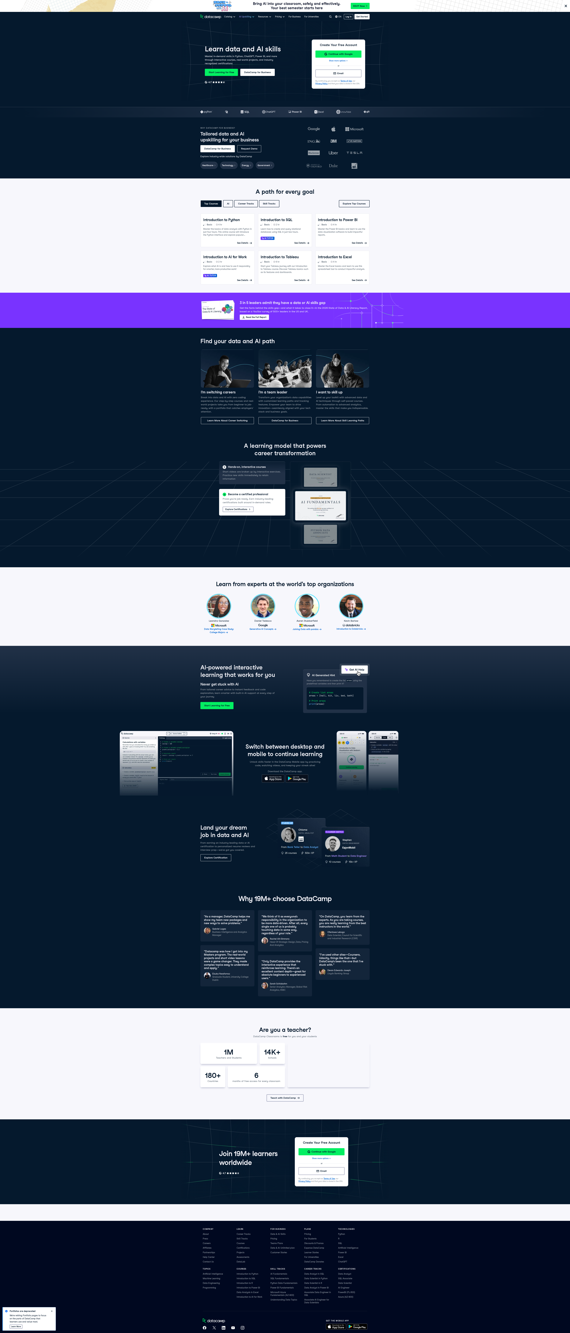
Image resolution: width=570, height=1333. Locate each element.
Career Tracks (246, 203)
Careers (207, 1243)
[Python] (206, 112)
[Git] (367, 112)
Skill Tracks (269, 203)
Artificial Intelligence (348, 1248)
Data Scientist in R (313, 1283)
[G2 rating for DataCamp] (215, 82)
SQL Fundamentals (279, 1278)
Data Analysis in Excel (248, 1292)
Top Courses (211, 203)
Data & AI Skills (278, 1234)
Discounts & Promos (314, 1243)
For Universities (311, 16)
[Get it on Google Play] (297, 781)
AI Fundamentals (278, 1274)
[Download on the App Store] (273, 781)
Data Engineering (211, 1283)
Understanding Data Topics (283, 1300)
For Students (310, 1238)
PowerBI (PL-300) (346, 1292)
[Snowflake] (343, 112)
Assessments (243, 1257)
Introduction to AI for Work (249, 1297)
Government (264, 165)
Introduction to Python (247, 1274)
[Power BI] (295, 112)
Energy (245, 165)
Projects (240, 1252)
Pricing (273, 1238)
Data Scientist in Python (316, 1278)
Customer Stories (278, 1252)
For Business (295, 16)
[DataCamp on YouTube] (233, 1328)
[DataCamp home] (223, 1321)
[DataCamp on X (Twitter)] (214, 1328)
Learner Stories (311, 1252)
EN (339, 16)
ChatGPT (342, 1261)
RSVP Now (359, 6)
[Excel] (319, 112)
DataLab (241, 1261)
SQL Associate (345, 1278)
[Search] (330, 16)
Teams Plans (276, 1243)
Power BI (342, 1252)
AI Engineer (343, 1287)
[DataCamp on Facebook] (204, 1328)
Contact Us (208, 1261)
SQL (340, 1243)
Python (341, 1234)
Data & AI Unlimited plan (282, 1248)
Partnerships (209, 1252)
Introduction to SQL (246, 1278)
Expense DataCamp (314, 1248)
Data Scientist (345, 1283)
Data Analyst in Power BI (316, 1287)
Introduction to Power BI (248, 1287)
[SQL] (245, 112)
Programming (209, 1287)
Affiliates (207, 1248)
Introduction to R (245, 1283)
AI (228, 203)
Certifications (243, 1248)
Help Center (209, 1257)
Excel (340, 1257)
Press (205, 1238)
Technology (227, 165)
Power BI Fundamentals (282, 1287)
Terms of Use (346, 81)
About (206, 1234)
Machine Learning (211, 1278)
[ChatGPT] (269, 112)
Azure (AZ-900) (345, 1297)
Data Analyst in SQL (314, 1274)
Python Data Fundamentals (283, 1283)
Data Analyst (344, 1274)
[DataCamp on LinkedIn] (223, 1328)
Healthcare (207, 165)
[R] (226, 112)
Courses (241, 1243)
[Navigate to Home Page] (210, 16)
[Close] (566, 6)
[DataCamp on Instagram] (242, 1328)
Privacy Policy (321, 83)
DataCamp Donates (314, 1261)
